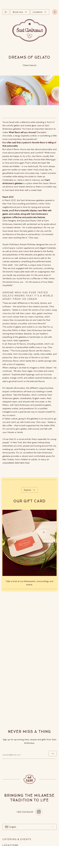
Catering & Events (16, 839)
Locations (37, 12)
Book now (18, 12)
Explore (27, 490)
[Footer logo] (29, 779)
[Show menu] (5, 12)
